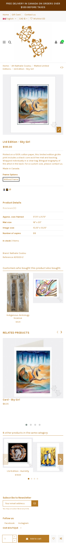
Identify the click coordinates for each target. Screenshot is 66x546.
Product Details (12, 202)
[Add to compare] (61, 539)
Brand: (6, 253)
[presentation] (57, 331)
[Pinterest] (10, 189)
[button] (26, 425)
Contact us (30, 14)
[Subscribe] (34, 503)
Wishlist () (39, 18)
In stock (7, 240)
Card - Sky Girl (11, 399)
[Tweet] (7, 189)
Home (6, 14)
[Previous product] (61, 67)
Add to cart (35, 538)
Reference (8, 257)
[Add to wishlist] (53, 539)
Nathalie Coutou (18, 253)
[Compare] (18, 311)
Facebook (10, 523)
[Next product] (62, 67)
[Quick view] (22, 311)
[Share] (4, 189)
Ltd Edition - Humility (18, 471)
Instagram (23, 523)
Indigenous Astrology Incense (18, 316)
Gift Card (16, 14)
